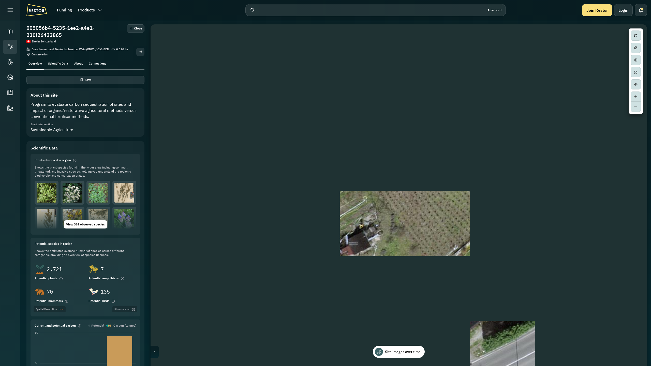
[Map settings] (636, 60)
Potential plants (46, 278)
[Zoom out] (636, 107)
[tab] (35, 63)
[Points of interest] (10, 62)
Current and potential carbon (55, 325)
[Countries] (10, 77)
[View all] (636, 72)
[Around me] (636, 84)
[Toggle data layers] (636, 48)
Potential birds (98, 301)
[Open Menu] (10, 10)
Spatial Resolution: (50, 309)
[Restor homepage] (36, 10)
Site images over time (403, 351)
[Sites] (10, 47)
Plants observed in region (53, 160)
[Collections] (10, 92)
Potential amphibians (103, 278)
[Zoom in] (636, 97)
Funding (64, 9)
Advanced (494, 10)
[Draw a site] (636, 35)
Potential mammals (49, 301)
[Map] (10, 31)
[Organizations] (10, 108)
